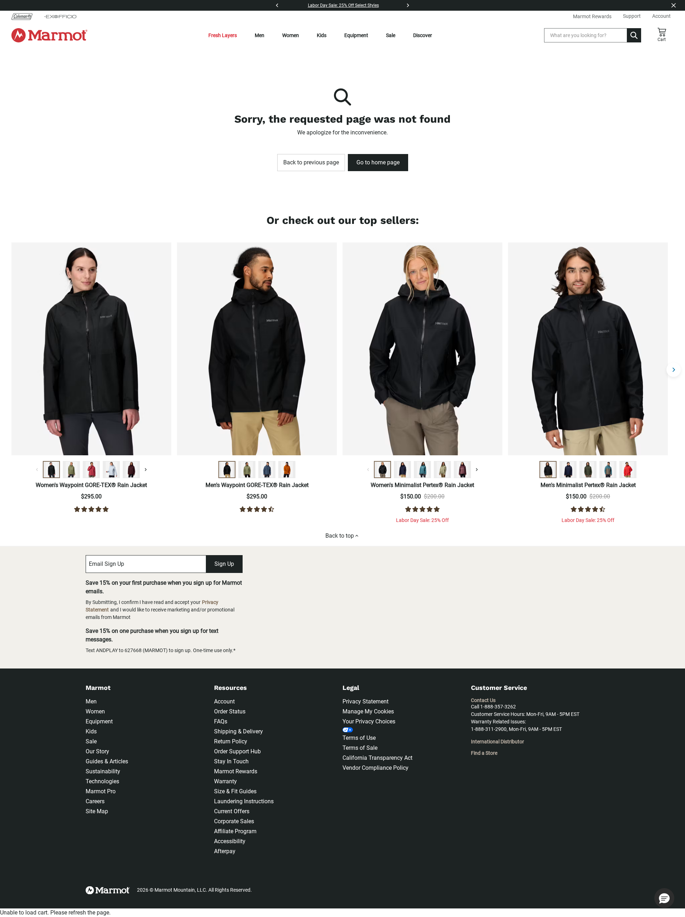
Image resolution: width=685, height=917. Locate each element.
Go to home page (378, 162)
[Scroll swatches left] (37, 469)
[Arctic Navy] (402, 469)
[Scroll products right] (673, 370)
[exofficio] (60, 16)
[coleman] (24, 16)
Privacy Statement (365, 701)
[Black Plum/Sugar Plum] (462, 469)
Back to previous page (311, 162)
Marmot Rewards (235, 771)
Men (259, 35)
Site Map (97, 811)
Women (290, 35)
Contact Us (483, 700)
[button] (664, 898)
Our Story (97, 751)
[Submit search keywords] (634, 35)
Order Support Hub (237, 751)
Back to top (339, 535)
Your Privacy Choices (368, 721)
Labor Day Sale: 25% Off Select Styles (343, 5)
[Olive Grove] (71, 469)
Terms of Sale (359, 747)
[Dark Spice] (286, 469)
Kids (321, 35)
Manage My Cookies (368, 711)
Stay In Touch (231, 761)
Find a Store (484, 753)
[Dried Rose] (91, 469)
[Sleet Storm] (111, 469)
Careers (95, 801)
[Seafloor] (422, 469)
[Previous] (277, 5)
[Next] (407, 5)
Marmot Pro (101, 791)
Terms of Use (359, 737)
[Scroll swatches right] (145, 469)
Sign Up (224, 563)
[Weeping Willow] (442, 469)
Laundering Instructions (244, 801)
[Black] (51, 469)
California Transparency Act (377, 757)
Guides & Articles (107, 761)
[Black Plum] (131, 469)
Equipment (356, 35)
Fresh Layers (222, 35)
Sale (390, 35)
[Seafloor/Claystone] (607, 469)
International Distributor (497, 741)
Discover (422, 35)
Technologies (102, 781)
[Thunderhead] (266, 469)
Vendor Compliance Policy (375, 767)
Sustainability (103, 771)
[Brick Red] (627, 469)
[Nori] (588, 469)
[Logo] (49, 35)
